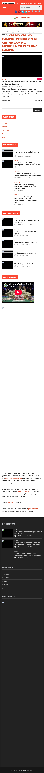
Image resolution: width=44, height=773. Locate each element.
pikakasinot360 (33, 509)
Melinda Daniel (20, 235)
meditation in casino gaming (19, 41)
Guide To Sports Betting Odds (25, 253)
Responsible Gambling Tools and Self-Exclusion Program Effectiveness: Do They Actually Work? (26, 199)
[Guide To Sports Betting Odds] (7, 254)
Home (4, 32)
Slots (4, 138)
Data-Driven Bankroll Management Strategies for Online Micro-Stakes (27, 164)
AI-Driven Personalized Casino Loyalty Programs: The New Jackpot (27, 175)
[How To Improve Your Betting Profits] (7, 233)
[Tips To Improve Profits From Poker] (7, 265)
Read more (6, 100)
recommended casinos (13, 478)
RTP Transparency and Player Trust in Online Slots (28, 153)
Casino (14, 35)
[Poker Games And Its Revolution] (7, 244)
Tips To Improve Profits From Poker (27, 264)
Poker (4, 134)
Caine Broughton (8, 86)
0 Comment (38, 100)
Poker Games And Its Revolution (26, 242)
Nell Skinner (20, 156)
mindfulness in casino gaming (20, 48)
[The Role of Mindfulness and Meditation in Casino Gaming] (22, 66)
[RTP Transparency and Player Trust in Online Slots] (7, 153)
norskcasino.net (24, 492)
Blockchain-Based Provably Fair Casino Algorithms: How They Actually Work (25, 186)
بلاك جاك (11, 502)
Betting (4, 123)
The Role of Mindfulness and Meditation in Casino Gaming (21, 82)
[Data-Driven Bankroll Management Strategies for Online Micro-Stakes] (7, 164)
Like (40, 79)
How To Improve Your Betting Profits (25, 232)
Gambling (5, 130)
